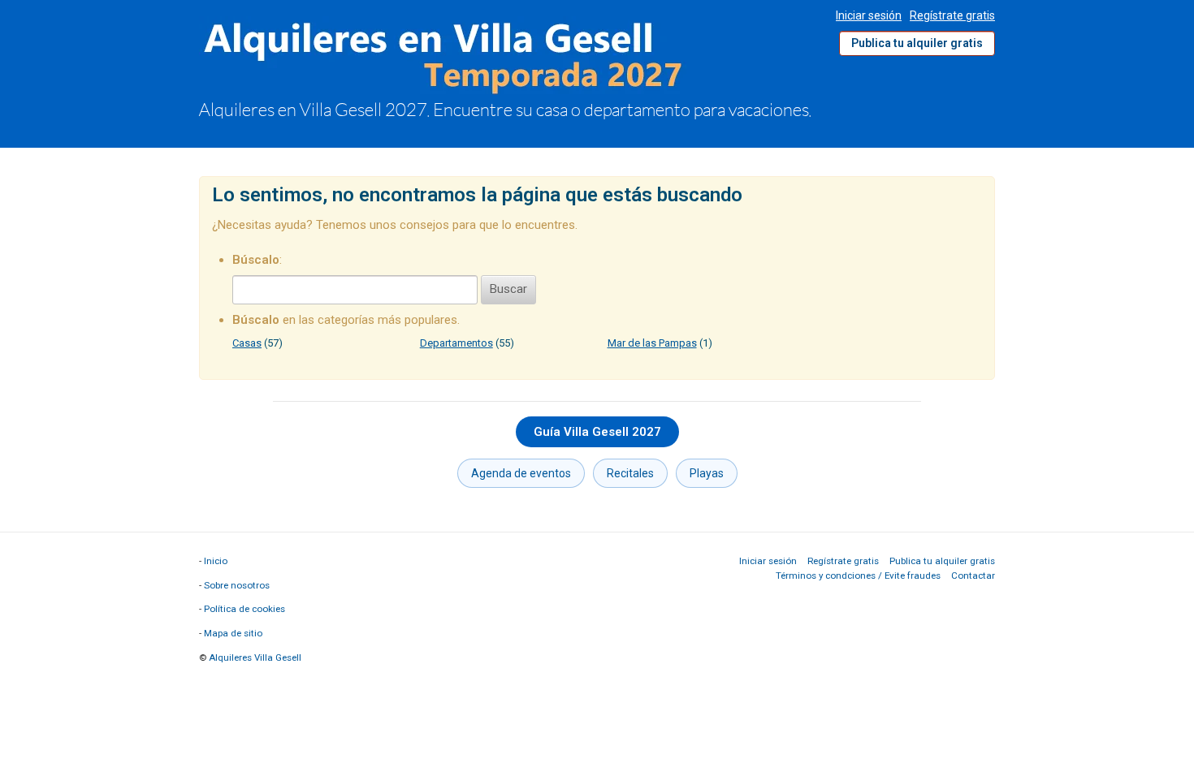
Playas (707, 473)
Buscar (508, 289)
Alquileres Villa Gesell (255, 657)
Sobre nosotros (237, 585)
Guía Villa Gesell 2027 (597, 432)
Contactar (973, 575)
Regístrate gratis (952, 15)
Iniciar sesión (869, 15)
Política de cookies (244, 608)
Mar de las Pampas (652, 343)
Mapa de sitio (233, 633)
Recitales (630, 473)
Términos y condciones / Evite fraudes (858, 575)
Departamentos (456, 343)
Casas (247, 343)
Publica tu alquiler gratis (917, 43)
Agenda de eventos (521, 473)
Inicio (215, 561)
